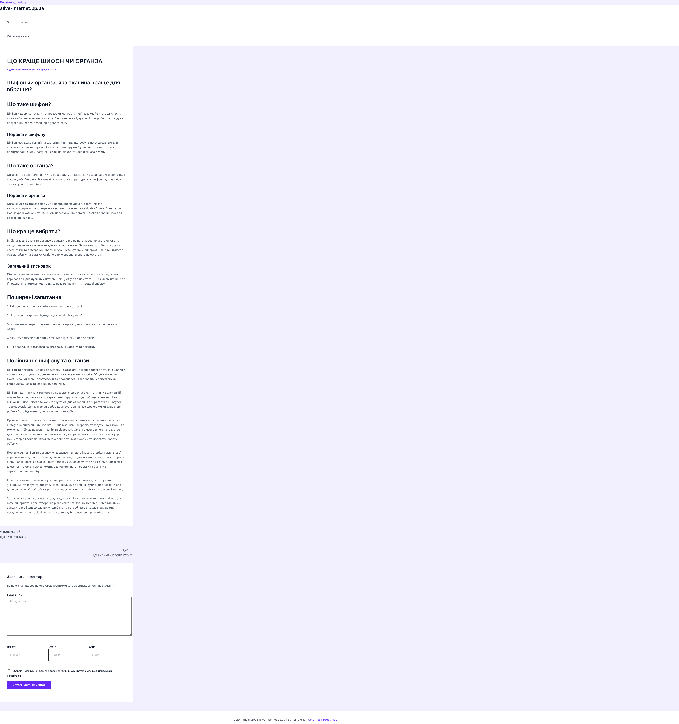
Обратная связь (18, 36)
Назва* (11, 646)
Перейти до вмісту (13, 2)
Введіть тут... (15, 594)
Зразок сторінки (18, 22)
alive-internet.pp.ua (22, 8)
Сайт (92, 646)
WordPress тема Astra (322, 719)
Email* (52, 646)
